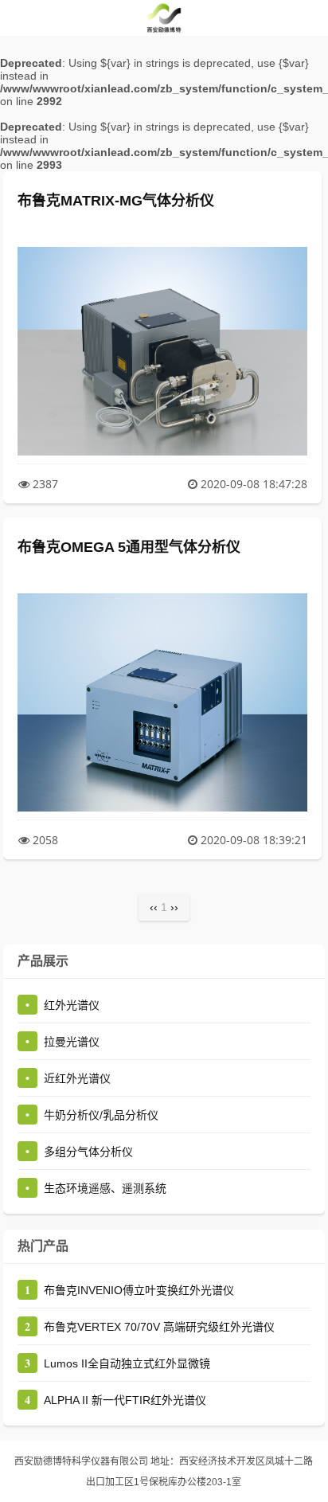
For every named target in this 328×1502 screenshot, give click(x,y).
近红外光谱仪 (77, 1078)
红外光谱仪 (72, 1005)
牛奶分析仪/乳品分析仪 (101, 1115)
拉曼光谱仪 (72, 1041)
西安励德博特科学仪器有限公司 (81, 1461)
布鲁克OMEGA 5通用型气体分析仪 (129, 547)
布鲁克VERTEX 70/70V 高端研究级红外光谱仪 (159, 1326)
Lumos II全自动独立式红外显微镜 (127, 1363)
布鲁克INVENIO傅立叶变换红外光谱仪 (139, 1290)
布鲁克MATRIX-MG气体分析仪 (116, 201)
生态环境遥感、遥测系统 (105, 1188)
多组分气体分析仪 (88, 1151)
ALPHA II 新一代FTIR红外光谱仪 (125, 1400)
